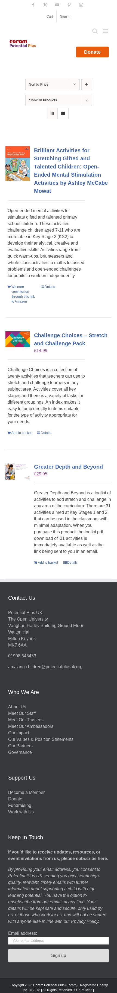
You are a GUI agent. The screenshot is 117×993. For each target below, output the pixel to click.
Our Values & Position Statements (40, 739)
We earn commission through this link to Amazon (23, 294)
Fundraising (19, 805)
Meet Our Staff (22, 713)
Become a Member (26, 792)
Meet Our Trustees (26, 720)
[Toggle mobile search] (95, 31)
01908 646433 (22, 656)
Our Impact (19, 733)
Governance (20, 752)
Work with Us (21, 812)
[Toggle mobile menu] (106, 31)
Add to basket (21, 433)
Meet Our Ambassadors (30, 726)
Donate (92, 52)
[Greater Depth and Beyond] (17, 472)
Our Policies (83, 990)
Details (50, 287)
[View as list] (63, 113)
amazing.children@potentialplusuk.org (45, 666)
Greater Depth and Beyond (68, 467)
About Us (17, 707)
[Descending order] (86, 84)
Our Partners (20, 746)
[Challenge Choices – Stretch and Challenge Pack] (17, 339)
